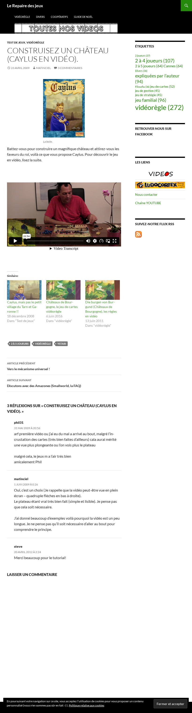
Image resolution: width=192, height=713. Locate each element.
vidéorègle (22, 16)
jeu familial (150, 100)
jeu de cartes (162, 86)
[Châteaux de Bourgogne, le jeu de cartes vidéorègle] (63, 290)
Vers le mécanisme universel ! (28, 366)
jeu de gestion (147, 91)
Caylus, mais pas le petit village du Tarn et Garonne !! (24, 306)
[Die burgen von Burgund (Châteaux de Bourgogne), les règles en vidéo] (102, 290)
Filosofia (142, 86)
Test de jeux (16, 42)
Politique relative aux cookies (86, 705)
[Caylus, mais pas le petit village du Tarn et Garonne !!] (24, 290)
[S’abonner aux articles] (138, 234)
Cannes (173, 66)
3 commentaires (70, 68)
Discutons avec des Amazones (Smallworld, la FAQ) (44, 383)
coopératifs (59, 16)
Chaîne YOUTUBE (148, 203)
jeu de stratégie (148, 95)
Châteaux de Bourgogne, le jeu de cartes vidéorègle (62, 306)
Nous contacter (146, 194)
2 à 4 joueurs (154, 60)
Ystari (61, 343)
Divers (40, 16)
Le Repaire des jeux (25, 5)
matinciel (43, 68)
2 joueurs (142, 55)
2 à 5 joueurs (20, 343)
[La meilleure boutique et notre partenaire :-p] (160, 185)
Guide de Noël (83, 16)
